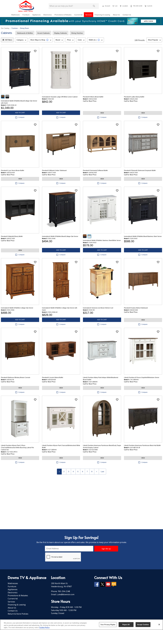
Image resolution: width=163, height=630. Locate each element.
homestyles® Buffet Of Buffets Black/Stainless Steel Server (143, 236)
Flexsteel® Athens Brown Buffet (93, 97)
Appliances (36, 15)
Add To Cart (20, 113)
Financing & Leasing (102, 15)
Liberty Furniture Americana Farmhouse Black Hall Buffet (142, 445)
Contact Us (127, 15)
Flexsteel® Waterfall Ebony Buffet (12, 236)
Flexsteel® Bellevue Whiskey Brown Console (15, 377)
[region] (81, 624)
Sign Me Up (106, 549)
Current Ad (78, 15)
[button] (103, 6)
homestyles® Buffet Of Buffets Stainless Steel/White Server (102, 240)
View (102, 113)
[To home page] (26, 6)
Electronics (47, 15)
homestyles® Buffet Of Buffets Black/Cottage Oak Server (60, 236)
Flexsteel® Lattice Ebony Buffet (134, 97)
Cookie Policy (44, 627)
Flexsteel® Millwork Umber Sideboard (54, 170)
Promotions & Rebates (63, 15)
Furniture (26, 15)
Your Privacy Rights (107, 624)
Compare (21, 117)
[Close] (159, 624)
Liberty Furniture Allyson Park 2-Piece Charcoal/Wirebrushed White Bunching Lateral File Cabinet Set (17, 448)
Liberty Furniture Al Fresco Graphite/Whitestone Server (141, 377)
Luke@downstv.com (65, 594)
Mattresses (15, 15)
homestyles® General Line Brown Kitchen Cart (98, 308)
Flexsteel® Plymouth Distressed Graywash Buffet (140, 170)
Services (88, 15)
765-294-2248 (64, 591)
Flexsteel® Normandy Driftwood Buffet (95, 170)
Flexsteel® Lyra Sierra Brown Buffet (12, 170)
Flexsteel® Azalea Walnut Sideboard (136, 308)
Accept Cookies (143, 624)
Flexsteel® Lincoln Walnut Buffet (52, 377)
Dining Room (24, 28)
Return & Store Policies (18, 614)
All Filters (8, 40)
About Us (116, 15)
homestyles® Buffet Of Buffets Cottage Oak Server (17, 308)
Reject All (126, 624)
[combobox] (21, 39)
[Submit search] (94, 6)
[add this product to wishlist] (35, 51)
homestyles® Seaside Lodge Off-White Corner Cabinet (59, 97)
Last (102, 471)
